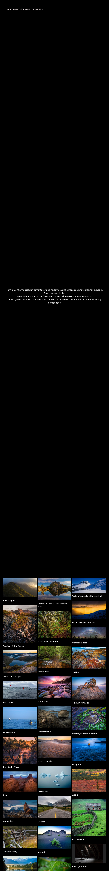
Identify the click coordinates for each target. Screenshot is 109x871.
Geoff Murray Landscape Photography (25, 8)
